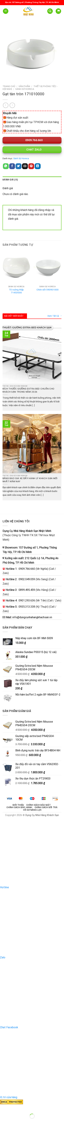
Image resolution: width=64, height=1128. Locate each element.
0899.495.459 (27, 590)
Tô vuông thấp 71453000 (16, 291)
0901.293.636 (27, 600)
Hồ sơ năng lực (32, 810)
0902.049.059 (27, 579)
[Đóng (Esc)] (3, 1107)
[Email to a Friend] (25, 166)
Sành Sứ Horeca (24, 89)
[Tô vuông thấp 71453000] (16, 267)
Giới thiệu (18, 805)
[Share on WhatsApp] (6, 166)
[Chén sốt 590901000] (47, 267)
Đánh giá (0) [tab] (10, 180)
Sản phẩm (24, 86)
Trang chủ (9, 86)
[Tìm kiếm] (50, 11)
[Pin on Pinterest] (31, 166)
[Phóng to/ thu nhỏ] (13, 1107)
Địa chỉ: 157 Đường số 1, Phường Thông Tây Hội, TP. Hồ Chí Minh (32, 2)
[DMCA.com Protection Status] (11, 1101)
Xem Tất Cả (53, 316)
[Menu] (5, 11)
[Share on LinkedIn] (37, 166)
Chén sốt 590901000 (48, 289)
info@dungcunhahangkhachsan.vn (32, 617)
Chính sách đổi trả (46, 807)
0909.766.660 (34, 140)
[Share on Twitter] (18, 166)
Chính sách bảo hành (19, 807)
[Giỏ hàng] (58, 11)
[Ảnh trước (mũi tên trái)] (3, 1122)
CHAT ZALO (34, 149)
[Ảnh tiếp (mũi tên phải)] (13, 1122)
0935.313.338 (27, 606)
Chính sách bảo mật (38, 805)
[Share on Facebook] (12, 166)
